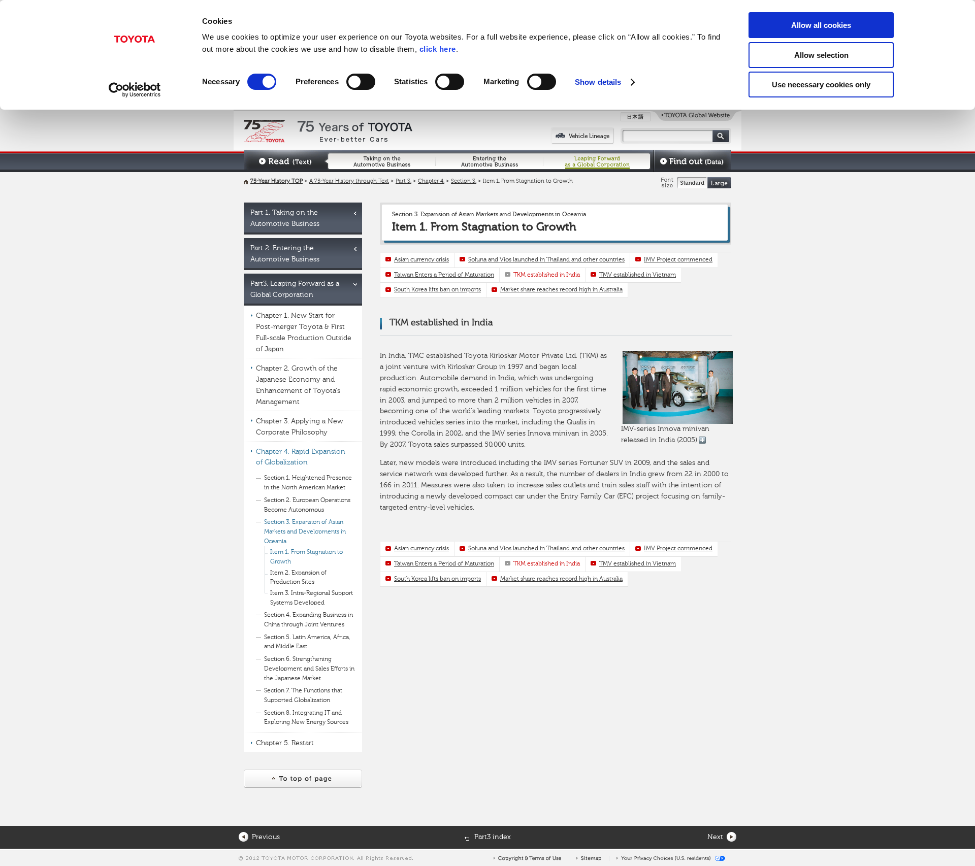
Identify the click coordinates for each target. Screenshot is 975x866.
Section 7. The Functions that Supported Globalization (303, 696)
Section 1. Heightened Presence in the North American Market (308, 483)
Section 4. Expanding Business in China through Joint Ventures (308, 620)
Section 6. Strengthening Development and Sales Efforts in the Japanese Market (309, 668)
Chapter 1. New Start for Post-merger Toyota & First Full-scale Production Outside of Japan (303, 332)
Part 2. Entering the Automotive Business (284, 254)
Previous (266, 837)
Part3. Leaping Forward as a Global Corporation (294, 289)
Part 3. (403, 181)
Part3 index (492, 837)
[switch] (360, 82)
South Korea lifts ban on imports (437, 290)
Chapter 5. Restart (285, 743)
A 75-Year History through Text (349, 181)
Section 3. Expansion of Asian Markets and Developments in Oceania (305, 531)
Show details (598, 82)
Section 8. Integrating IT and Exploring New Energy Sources (306, 718)
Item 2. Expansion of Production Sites (298, 578)
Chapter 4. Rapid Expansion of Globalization (300, 457)
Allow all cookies (821, 25)
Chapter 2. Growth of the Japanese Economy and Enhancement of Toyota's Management (298, 385)
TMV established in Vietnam (637, 275)
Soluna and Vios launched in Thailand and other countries (546, 260)
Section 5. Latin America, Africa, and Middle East (307, 642)
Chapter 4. (431, 181)
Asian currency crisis (421, 260)
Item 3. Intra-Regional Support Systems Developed (311, 598)
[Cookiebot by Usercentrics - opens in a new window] (134, 89)
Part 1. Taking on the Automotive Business (284, 218)
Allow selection (821, 55)
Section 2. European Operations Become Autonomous (307, 505)
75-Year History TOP (276, 181)
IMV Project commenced (678, 260)
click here (437, 49)
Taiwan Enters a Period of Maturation (444, 275)
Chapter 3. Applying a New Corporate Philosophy (299, 427)
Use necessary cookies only (821, 84)
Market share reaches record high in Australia (561, 290)
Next (715, 837)
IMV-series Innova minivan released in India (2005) (665, 434)
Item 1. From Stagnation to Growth (306, 557)
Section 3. (463, 181)
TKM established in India (546, 275)
